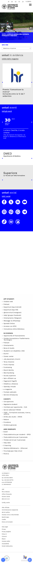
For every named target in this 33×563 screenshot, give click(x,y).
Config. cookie (6, 502)
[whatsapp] (17, 213)
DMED (7, 153)
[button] (3, 559)
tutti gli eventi (7, 111)
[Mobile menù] (30, 4)
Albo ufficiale (5, 507)
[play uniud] (11, 213)
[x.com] (11, 203)
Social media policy (7, 546)
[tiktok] (4, 223)
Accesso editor (6, 541)
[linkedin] (17, 203)
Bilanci (4, 539)
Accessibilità (5, 543)
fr (19, 1)
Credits (4, 519)
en (12, 1)
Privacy (4, 529)
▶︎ (31, 28)
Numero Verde (6, 496)
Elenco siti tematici (7, 522)
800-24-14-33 (6, 499)
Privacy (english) (6, 531)
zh (23, 1)
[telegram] (24, 213)
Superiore (10, 173)
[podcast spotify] (11, 223)
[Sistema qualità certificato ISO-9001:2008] (6, 559)
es (15, 1)
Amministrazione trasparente (10, 510)
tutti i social (6, 196)
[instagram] (4, 213)
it (8, 1)
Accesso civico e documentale (10, 514)
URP (3, 489)
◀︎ (2, 28)
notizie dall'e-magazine (10, 59)
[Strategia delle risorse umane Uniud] (25, 559)
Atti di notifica (6, 512)
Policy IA (4, 534)
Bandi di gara (5, 517)
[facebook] (4, 203)
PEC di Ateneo (6, 491)
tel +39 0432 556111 (7, 477)
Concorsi (4, 536)
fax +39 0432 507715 (7, 480)
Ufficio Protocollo (7, 494)
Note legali (5, 526)
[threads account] (17, 223)
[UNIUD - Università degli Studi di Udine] (9, 7)
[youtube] (24, 203)
